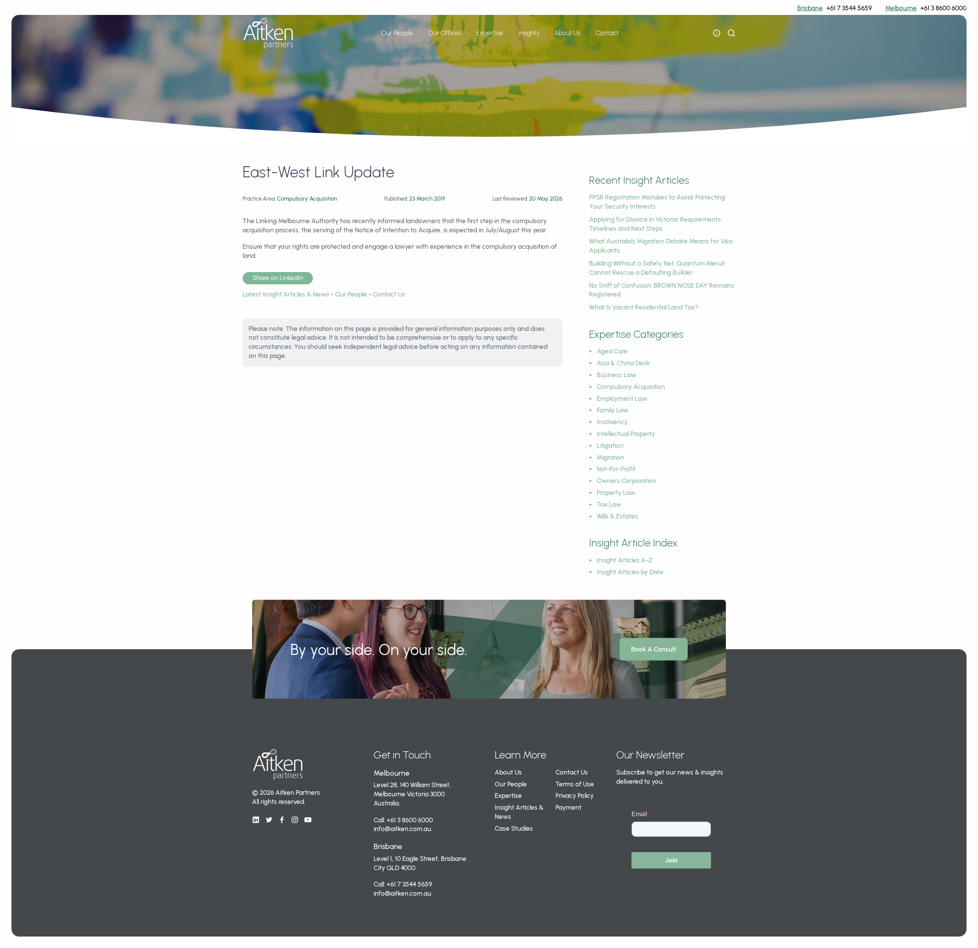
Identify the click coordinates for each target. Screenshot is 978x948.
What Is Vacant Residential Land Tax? (643, 307)
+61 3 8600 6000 (943, 8)
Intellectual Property (626, 434)
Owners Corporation (626, 481)
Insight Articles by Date (630, 572)
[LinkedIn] (256, 820)
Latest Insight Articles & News (286, 294)
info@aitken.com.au (402, 829)
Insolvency (612, 422)
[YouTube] (308, 820)
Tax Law (609, 504)
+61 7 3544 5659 (849, 8)
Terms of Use (574, 784)
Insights (528, 33)
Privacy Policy (574, 795)
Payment (568, 807)
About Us (508, 772)
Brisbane (810, 8)
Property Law (616, 492)
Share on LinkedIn (278, 278)
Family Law (612, 410)
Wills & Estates (617, 516)
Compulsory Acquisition (631, 387)
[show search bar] (731, 33)
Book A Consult (653, 649)
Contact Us (389, 294)
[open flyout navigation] (716, 33)
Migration (610, 457)
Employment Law (622, 398)
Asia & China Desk (623, 363)
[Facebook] (282, 820)
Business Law (616, 375)
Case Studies (514, 828)
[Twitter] (269, 820)
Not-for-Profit (616, 469)
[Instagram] (295, 820)
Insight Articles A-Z (625, 560)
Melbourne (901, 8)
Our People (397, 33)
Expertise (508, 795)
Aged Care (612, 351)
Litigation (610, 445)
